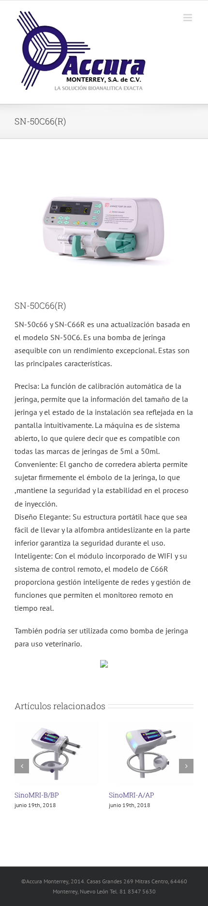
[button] (22, 765)
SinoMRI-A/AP (131, 794)
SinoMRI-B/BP (37, 794)
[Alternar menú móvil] (188, 18)
